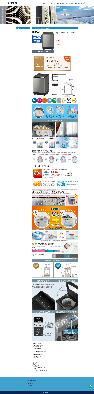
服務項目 (53, 3)
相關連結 (66, 3)
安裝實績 (62, 3)
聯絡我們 (75, 3)
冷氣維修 (57, 3)
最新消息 (71, 3)
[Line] (90, 386)
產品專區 (48, 3)
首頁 (34, 28)
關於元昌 (44, 3)
